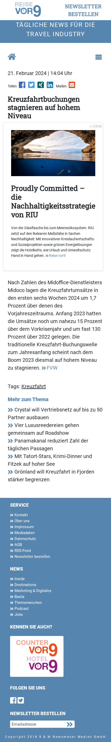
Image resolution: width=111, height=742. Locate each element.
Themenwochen (27, 602)
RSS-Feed (22, 550)
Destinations (24, 584)
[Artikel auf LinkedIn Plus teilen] (50, 87)
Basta (18, 596)
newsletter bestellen (83, 10)
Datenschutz (24, 538)
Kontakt (20, 515)
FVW (52, 368)
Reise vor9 (57, 255)
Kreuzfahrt (33, 386)
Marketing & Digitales (32, 590)
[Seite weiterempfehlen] (72, 87)
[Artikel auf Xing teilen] (41, 87)
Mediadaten (24, 532)
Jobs (18, 614)
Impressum (23, 526)
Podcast (21, 608)
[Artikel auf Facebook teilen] (22, 87)
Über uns (21, 521)
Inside (19, 578)
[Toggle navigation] (98, 57)
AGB (17, 544)
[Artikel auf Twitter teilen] (31, 87)
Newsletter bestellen (31, 556)
